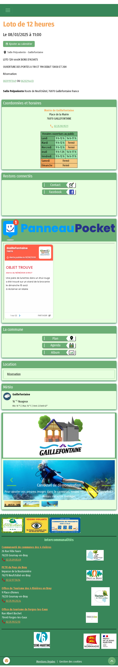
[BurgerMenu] (8, 10)
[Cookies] (6, 660)
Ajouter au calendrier (20, 44)
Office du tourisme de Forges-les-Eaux (25, 609)
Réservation (14, 374)
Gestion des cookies (70, 661)
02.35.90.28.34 (13, 601)
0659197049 (9, 81)
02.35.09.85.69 (13, 560)
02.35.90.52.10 (13, 622)
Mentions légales (45, 661)
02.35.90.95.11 (61, 126)
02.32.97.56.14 (13, 580)
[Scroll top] (112, 661)
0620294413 (27, 81)
